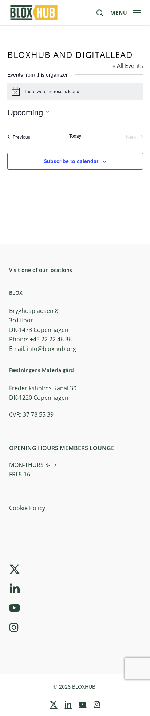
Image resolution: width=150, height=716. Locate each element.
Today (75, 136)
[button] (125, 11)
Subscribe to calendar (71, 161)
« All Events (127, 66)
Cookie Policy (27, 508)
